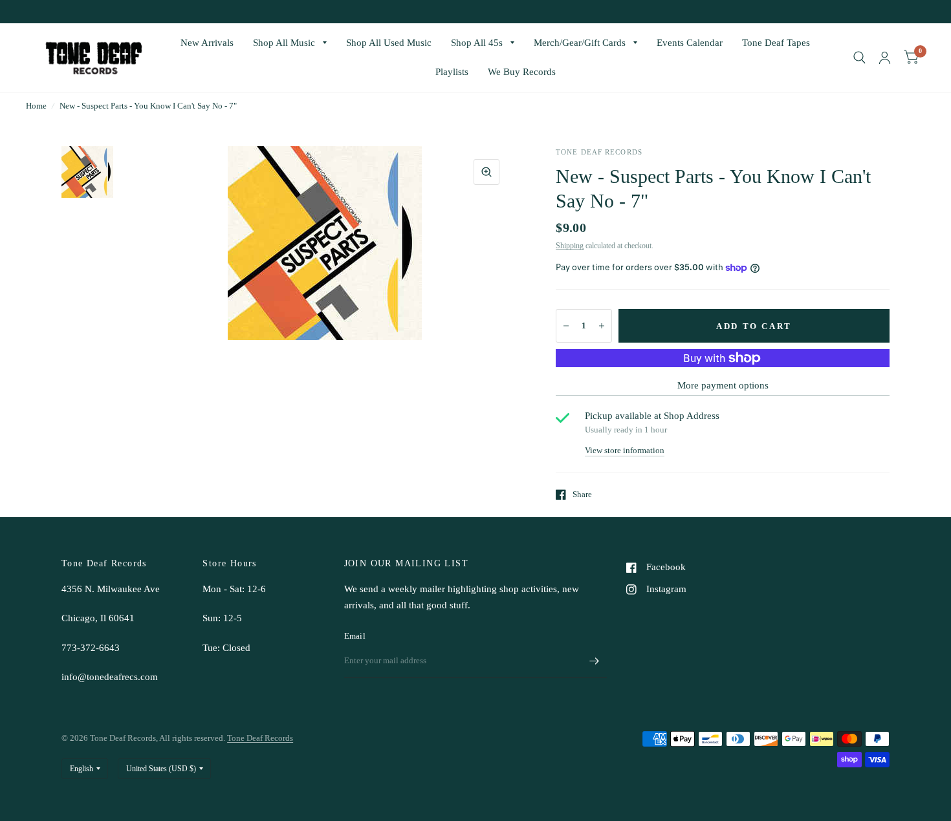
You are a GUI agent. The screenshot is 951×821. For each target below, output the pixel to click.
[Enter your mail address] (594, 660)
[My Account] (884, 57)
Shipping (570, 245)
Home (36, 106)
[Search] (859, 57)
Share (582, 494)
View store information (624, 450)
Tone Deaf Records (260, 738)
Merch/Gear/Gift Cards (580, 42)
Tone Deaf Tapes (776, 42)
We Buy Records (522, 72)
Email (355, 636)
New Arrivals (207, 42)
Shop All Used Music (389, 42)
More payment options (723, 385)
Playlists (451, 72)
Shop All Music (284, 42)
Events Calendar (690, 42)
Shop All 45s (477, 42)
